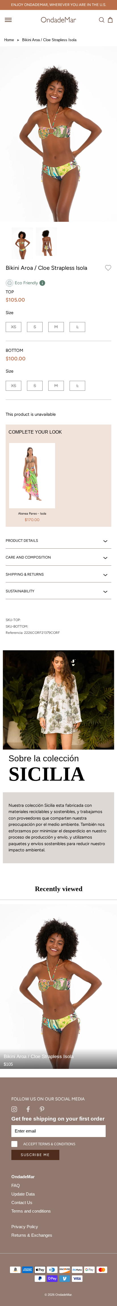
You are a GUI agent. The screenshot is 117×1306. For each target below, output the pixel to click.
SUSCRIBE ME (35, 1155)
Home (9, 40)
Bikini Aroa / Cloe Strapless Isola (49, 40)
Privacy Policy (24, 1226)
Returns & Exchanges (31, 1235)
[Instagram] (14, 1108)
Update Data (23, 1194)
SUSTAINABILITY (20, 591)
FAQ (15, 1185)
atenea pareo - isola (32, 513)
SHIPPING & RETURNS (25, 574)
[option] (32, 485)
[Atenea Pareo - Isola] (32, 473)
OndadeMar (63, 1294)
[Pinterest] (42, 1108)
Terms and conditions (31, 1211)
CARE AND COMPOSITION (28, 557)
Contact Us (21, 1202)
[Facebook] (28, 1108)
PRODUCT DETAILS (22, 540)
